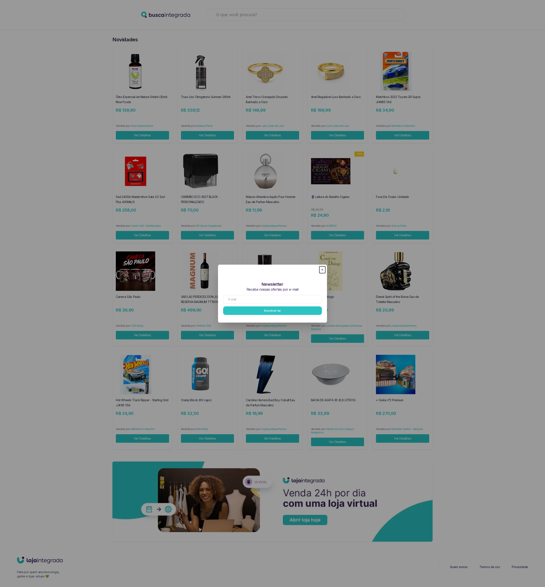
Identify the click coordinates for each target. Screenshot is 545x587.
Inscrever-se (272, 310)
